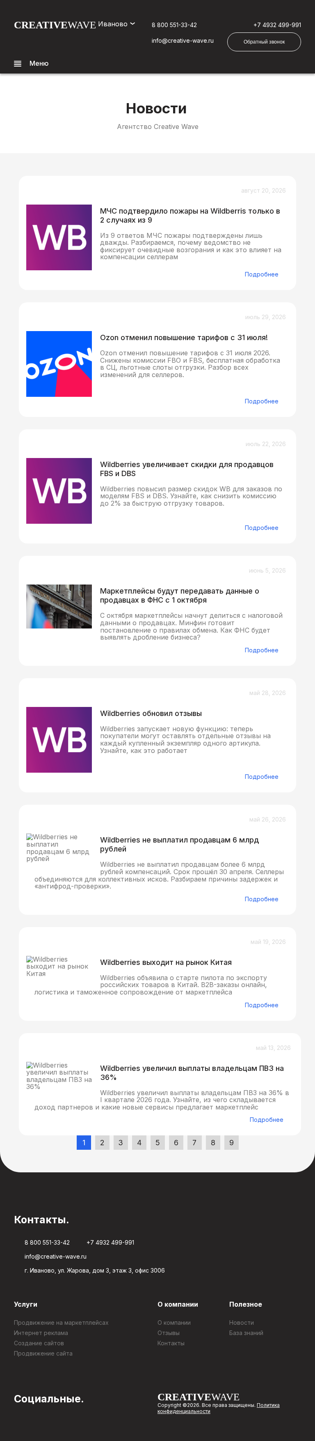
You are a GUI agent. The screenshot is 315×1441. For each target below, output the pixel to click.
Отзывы (169, 1332)
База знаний (246, 1332)
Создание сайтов (39, 1343)
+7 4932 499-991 (277, 24)
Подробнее (261, 274)
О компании (174, 1322)
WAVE (55, 24)
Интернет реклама (41, 1332)
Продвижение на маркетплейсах (61, 1322)
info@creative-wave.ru (183, 40)
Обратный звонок (264, 41)
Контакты (171, 1343)
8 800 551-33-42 (174, 24)
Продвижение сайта (43, 1353)
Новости (241, 1322)
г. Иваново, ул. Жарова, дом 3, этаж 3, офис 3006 (95, 1270)
